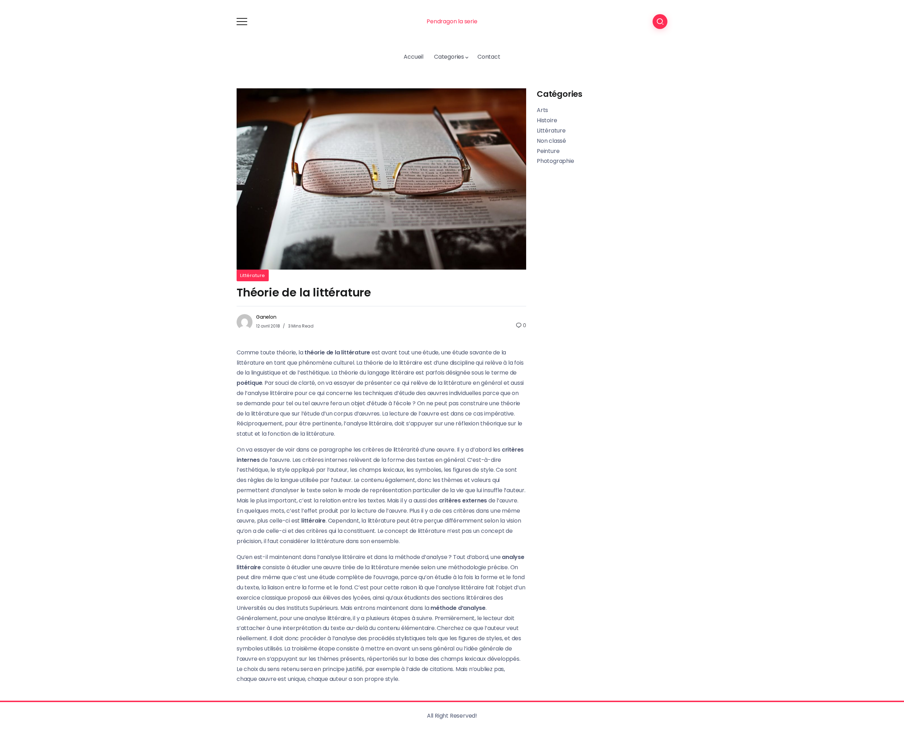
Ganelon (266, 316)
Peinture (548, 151)
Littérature (252, 275)
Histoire (547, 120)
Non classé (551, 141)
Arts (542, 110)
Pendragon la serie (452, 21)
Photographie (555, 161)
